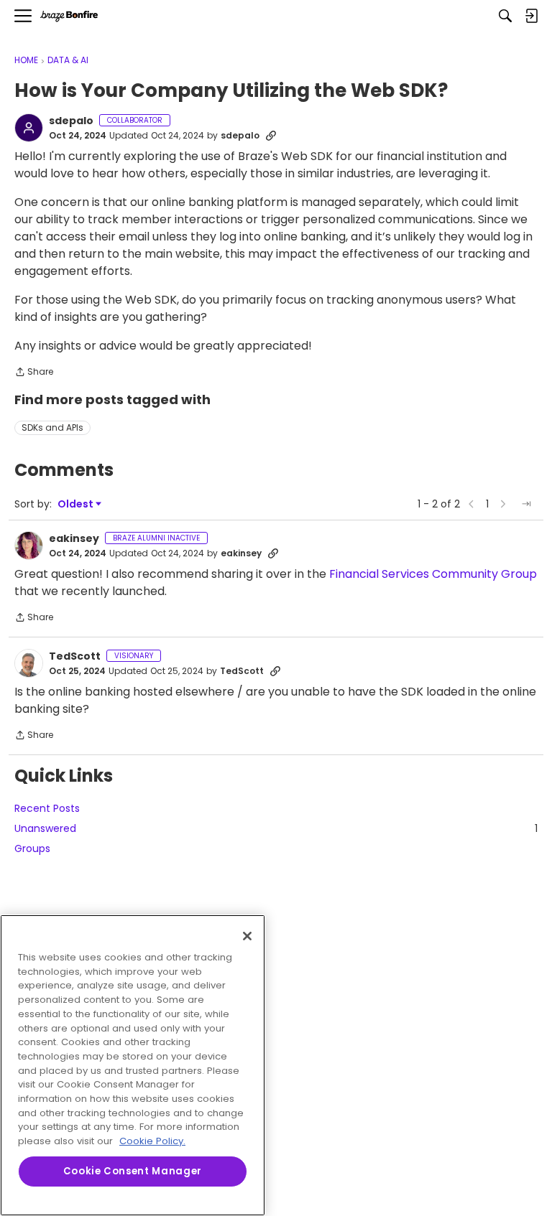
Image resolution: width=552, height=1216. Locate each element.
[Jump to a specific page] (526, 503)
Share (33, 372)
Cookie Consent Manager (132, 1171)
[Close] (247, 936)
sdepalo (71, 121)
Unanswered (276, 828)
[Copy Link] (271, 135)
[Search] (505, 16)
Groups (32, 848)
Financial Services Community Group (433, 574)
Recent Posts (47, 808)
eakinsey (74, 539)
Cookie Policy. (152, 1141)
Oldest (76, 504)
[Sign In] (531, 16)
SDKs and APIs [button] (52, 427)
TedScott (75, 656)
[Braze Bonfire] (69, 16)
